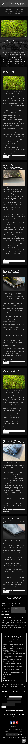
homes (15, 314)
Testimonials (20, 11)
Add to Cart (6, 157)
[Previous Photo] (0, 29)
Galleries (8, 9)
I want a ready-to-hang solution (11, 669)
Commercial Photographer (14, 728)
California (22, 61)
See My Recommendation (8, 680)
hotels (9, 200)
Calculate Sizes (5, 614)
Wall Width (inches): (6, 608)
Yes (5, 677)
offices (13, 200)
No (4, 678)
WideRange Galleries (15, 739)
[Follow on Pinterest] (17, 723)
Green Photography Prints (20, 716)
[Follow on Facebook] (11, 723)
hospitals (5, 200)
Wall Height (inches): (6, 612)
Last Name (4, 702)
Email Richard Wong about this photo (14, 711)
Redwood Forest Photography (18, 714)
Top (24, 740)
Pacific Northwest (16, 58)
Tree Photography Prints (7, 716)
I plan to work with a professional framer (14, 670)
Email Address (5, 697)
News (5, 11)
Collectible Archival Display (11, 652)
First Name (4, 699)
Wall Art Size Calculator (14, 730)
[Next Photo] (27, 29)
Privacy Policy (10, 731)
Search (10, 14)
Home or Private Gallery (10, 646)
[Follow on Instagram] (14, 723)
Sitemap (20, 731)
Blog (11, 11)
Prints (16, 9)
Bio (22, 9)
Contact (17, 14)
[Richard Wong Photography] (14, 5)
